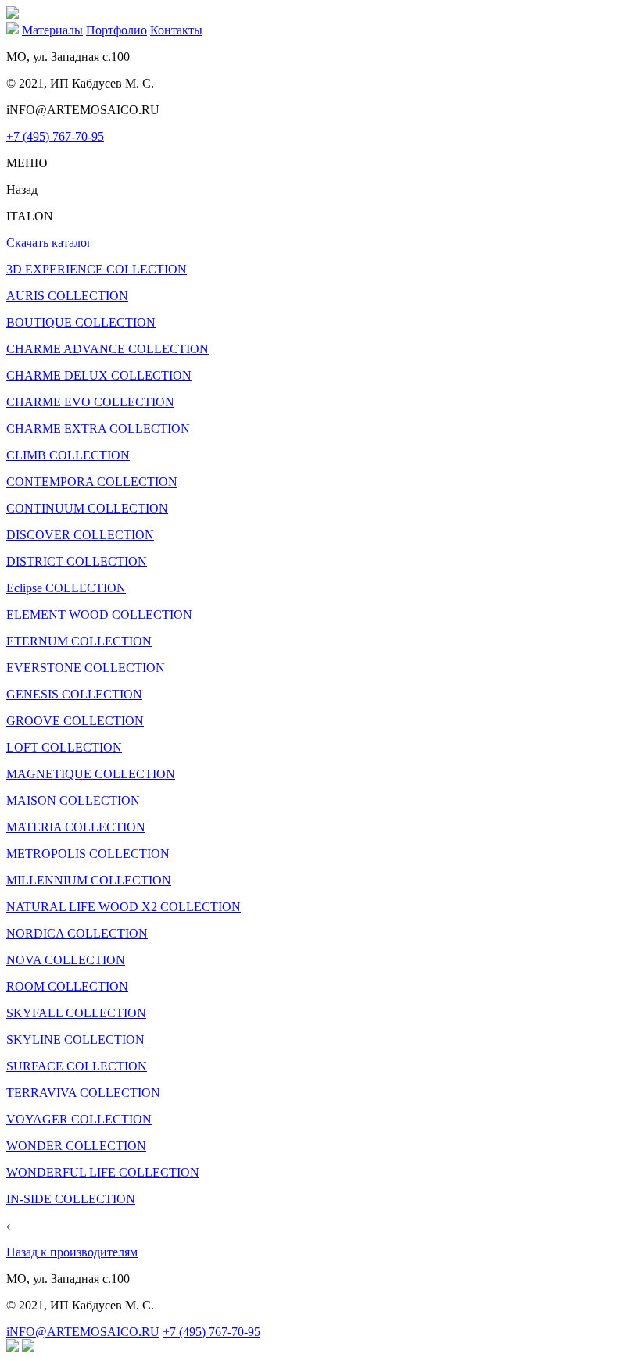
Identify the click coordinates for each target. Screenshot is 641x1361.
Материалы (52, 30)
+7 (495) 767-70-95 (55, 136)
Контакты (176, 30)
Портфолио (116, 30)
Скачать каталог (49, 242)
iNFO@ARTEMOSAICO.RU (82, 1331)
